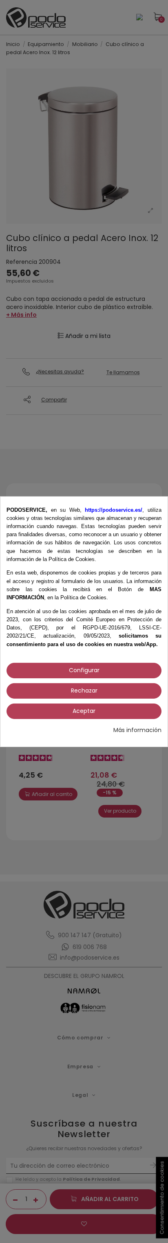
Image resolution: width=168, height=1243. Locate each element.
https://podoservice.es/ (113, 509)
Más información (137, 730)
